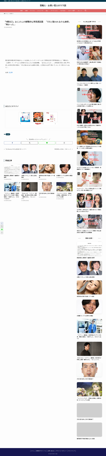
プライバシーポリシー (61, 450)
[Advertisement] (38, 45)
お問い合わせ (51, 450)
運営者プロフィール (41, 450)
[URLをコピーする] (64, 142)
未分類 (7, 134)
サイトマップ (71, 450)
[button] (12, 142)
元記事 (11, 72)
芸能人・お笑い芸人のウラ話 (53, 5)
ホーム (33, 450)
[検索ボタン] (85, 10)
